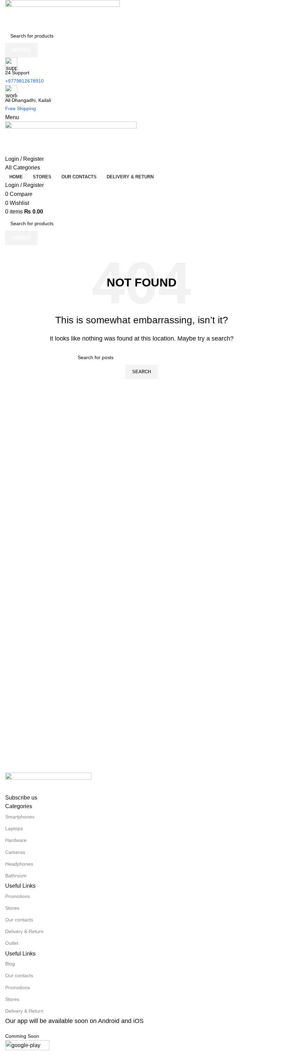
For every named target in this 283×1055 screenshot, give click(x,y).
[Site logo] (62, 14)
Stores (12, 908)
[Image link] (48, 782)
